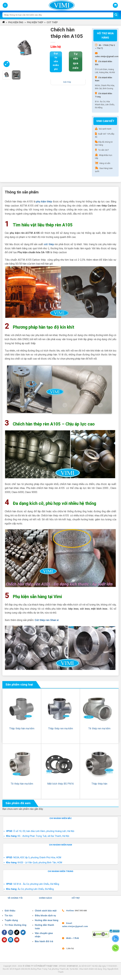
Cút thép (52, 22)
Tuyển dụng (11, 920)
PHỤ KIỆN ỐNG (15, 22)
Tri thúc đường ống (15, 925)
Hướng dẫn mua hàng (46, 920)
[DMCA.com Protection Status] (100, 933)
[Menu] (5, 5)
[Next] (44, 48)
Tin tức (9, 915)
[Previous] (7, 48)
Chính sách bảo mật (46, 910)
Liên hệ (70, 948)
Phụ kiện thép (35, 22)
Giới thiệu (10, 910)
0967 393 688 (81, 910)
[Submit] (116, 15)
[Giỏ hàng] (115, 5)
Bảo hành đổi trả (44, 941)
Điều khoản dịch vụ (45, 915)
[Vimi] (62, 5)
